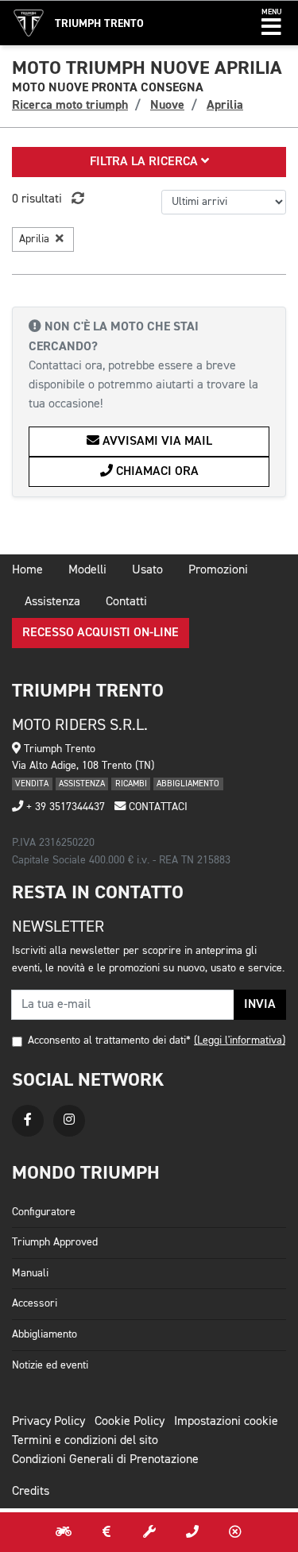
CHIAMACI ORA (156, 471)
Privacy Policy (48, 1421)
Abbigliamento (44, 1334)
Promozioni (218, 570)
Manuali (30, 1273)
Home (27, 570)
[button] (271, 23)
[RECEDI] (235, 1532)
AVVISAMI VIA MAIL (155, 441)
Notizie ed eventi (50, 1365)
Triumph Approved (55, 1242)
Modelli (87, 570)
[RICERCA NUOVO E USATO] (63, 1532)
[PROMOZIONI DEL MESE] (106, 1532)
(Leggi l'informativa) (239, 1040)
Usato (147, 570)
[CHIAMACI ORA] (192, 1532)
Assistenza (52, 602)
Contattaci (157, 807)
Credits (30, 1491)
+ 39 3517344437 (64, 807)
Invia (260, 1004)
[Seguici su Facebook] (28, 1121)
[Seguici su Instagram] (69, 1121)
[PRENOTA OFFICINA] (149, 1532)
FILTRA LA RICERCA (145, 162)
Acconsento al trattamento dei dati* (109, 1040)
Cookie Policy (129, 1421)
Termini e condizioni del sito (85, 1440)
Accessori (34, 1303)
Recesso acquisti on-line (100, 633)
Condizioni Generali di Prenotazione (105, 1460)
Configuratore (43, 1212)
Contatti (126, 602)
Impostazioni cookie (226, 1421)
